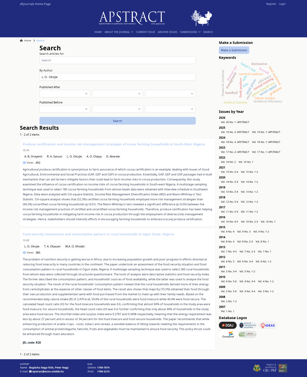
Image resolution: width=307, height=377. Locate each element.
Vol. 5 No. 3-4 (229, 271)
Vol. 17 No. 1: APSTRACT (266, 152)
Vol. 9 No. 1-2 (261, 231)
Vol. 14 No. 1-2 (249, 181)
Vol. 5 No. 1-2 (247, 271)
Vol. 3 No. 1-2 (266, 291)
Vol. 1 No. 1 (227, 311)
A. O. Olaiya (94, 156)
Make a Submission (234, 50)
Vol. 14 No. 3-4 (229, 181)
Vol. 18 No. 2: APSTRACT (235, 142)
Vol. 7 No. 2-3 (247, 251)
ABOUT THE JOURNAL (117, 32)
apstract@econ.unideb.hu (48, 371)
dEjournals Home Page (35, 4)
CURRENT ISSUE (145, 32)
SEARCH (208, 32)
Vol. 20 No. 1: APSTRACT (235, 122)
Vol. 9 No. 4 (227, 231)
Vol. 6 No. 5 (227, 261)
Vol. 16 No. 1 (246, 162)
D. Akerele (113, 156)
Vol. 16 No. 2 (228, 162)
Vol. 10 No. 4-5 (229, 221)
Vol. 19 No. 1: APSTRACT (266, 132)
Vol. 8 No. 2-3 (245, 241)
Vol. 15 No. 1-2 (249, 171)
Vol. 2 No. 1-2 (229, 301)
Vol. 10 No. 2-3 (249, 221)
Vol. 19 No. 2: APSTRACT (235, 132)
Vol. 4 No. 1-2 (266, 281)
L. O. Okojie (74, 156)
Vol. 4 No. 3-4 (247, 281)
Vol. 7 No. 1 (264, 251)
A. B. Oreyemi (33, 156)
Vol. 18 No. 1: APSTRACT (266, 142)
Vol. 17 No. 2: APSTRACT (235, 152)
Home (27, 40)
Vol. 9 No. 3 (244, 231)
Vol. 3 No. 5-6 (229, 291)
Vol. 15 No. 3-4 (229, 171)
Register (271, 4)
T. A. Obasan (52, 246)
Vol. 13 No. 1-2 (249, 191)
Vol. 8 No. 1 (262, 241)
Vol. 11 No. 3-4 (229, 211)
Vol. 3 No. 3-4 (247, 291)
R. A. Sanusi (54, 156)
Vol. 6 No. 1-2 (263, 261)
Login (282, 4)
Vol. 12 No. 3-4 (229, 201)
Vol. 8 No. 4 (227, 241)
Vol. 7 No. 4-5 (229, 251)
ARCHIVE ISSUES (167, 32)
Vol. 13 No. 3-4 (229, 191)
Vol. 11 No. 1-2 (249, 211)
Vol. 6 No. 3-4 (245, 261)
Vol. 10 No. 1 (268, 221)
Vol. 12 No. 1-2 (249, 201)
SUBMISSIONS (188, 32)
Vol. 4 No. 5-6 (229, 281)
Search (117, 121)
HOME (98, 32)
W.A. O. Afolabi (75, 246)
